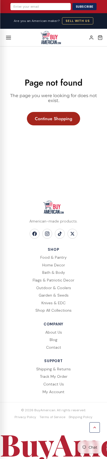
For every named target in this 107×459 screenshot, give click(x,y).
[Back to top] (94, 427)
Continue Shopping (53, 119)
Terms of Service (52, 417)
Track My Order (53, 376)
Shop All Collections (53, 310)
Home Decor (53, 265)
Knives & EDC (53, 302)
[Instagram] (47, 234)
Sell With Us (78, 21)
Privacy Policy (25, 417)
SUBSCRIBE (85, 7)
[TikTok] (60, 234)
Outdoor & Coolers (53, 287)
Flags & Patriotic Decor (53, 280)
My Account (53, 391)
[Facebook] (35, 234)
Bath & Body (53, 272)
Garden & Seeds (54, 295)
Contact (53, 347)
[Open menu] (8, 37)
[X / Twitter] (72, 234)
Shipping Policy (80, 417)
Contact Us (53, 384)
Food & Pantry (53, 257)
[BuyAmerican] (53, 207)
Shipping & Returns (53, 369)
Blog (53, 339)
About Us (53, 332)
